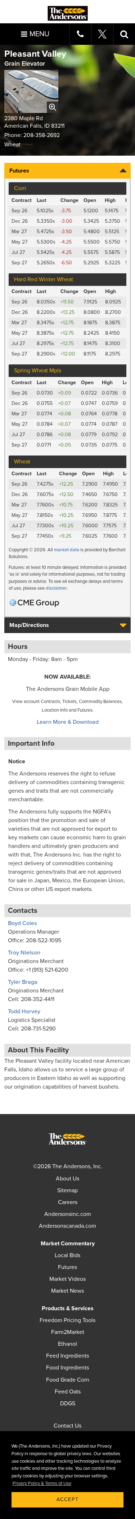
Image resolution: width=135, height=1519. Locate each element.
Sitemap (67, 1190)
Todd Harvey (24, 1011)
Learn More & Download (68, 722)
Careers (67, 1202)
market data (66, 550)
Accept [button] (68, 1499)
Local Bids (67, 1255)
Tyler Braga (22, 982)
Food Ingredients (67, 1367)
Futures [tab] (19, 170)
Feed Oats (68, 1391)
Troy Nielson (24, 952)
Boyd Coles (22, 923)
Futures (67, 1267)
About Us (67, 1178)
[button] (124, 34)
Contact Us (67, 1425)
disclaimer (56, 588)
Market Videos (67, 1279)
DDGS (67, 1403)
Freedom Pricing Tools (67, 1320)
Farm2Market (67, 1332)
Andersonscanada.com (67, 1226)
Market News (67, 1290)
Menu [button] (39, 34)
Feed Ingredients (67, 1355)
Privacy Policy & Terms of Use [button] (42, 1483)
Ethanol (67, 1344)
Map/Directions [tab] (29, 625)
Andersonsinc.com (67, 1214)
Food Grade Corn (67, 1379)
